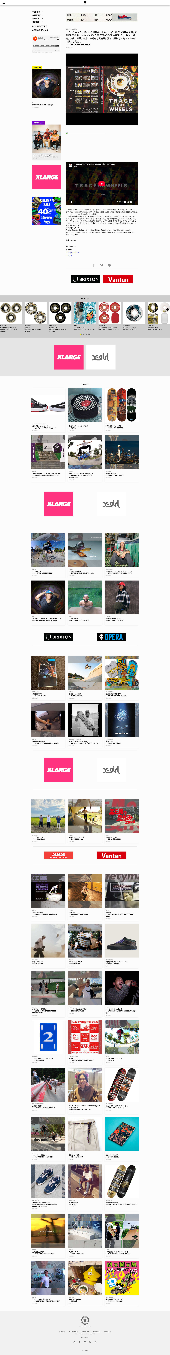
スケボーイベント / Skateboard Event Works (85, 1334)
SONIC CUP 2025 (40, 30)
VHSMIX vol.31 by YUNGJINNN (45, 52)
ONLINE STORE (39, 26)
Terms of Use (85, 1331)
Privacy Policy (73, 1331)
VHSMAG (34, 52)
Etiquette (96, 1331)
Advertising (108, 1331)
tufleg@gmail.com (73, 252)
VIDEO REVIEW (71, 29)
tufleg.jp (69, 255)
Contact (62, 1331)
